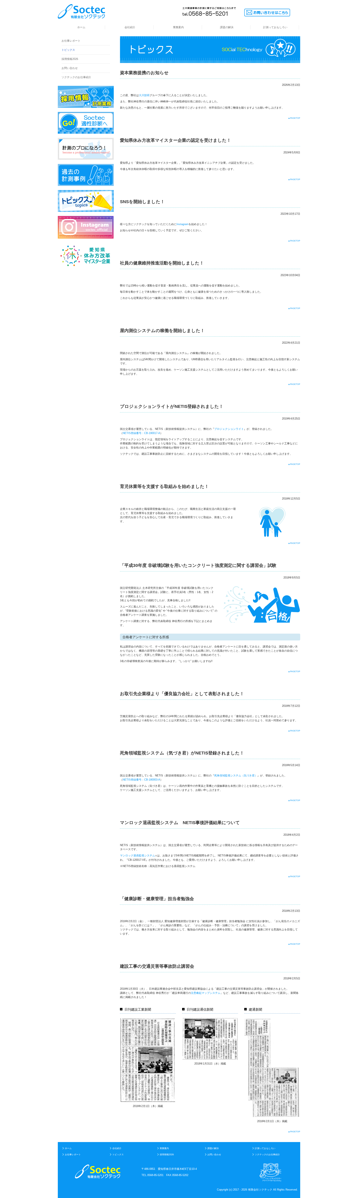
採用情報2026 (70, 59)
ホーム (81, 27)
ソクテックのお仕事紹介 (76, 77)
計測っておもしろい (275, 27)
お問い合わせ (70, 68)
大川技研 (144, 95)
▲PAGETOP (294, 118)
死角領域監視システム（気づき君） (235, 775)
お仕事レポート (71, 40)
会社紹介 (130, 27)
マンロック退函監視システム (137, 855)
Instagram (183, 224)
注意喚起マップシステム (205, 992)
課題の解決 (226, 27)
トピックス (68, 49)
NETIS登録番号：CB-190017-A (141, 433)
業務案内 (178, 27)
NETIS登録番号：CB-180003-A (141, 779)
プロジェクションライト (229, 428)
